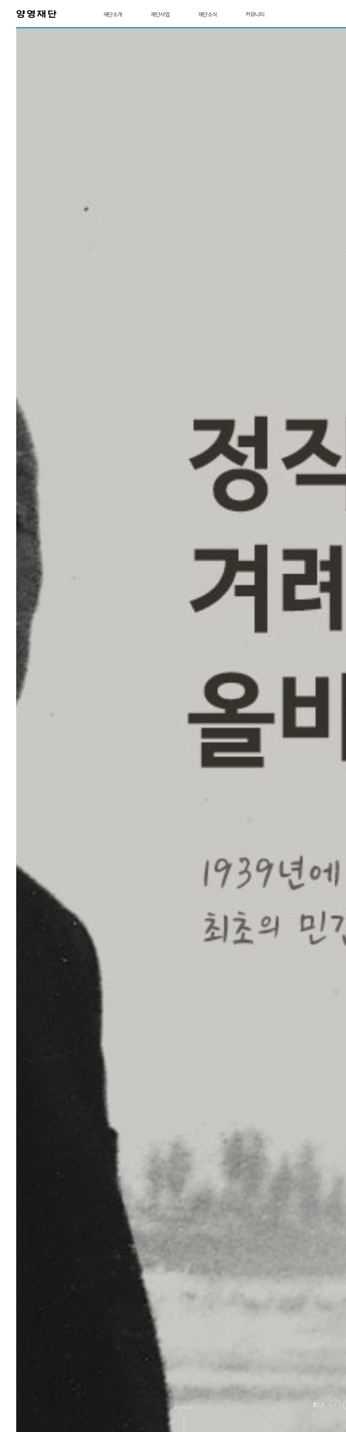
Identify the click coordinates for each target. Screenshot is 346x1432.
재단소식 (207, 15)
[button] (335, 1405)
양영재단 (36, 15)
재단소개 (112, 15)
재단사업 (160, 15)
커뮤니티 (254, 15)
